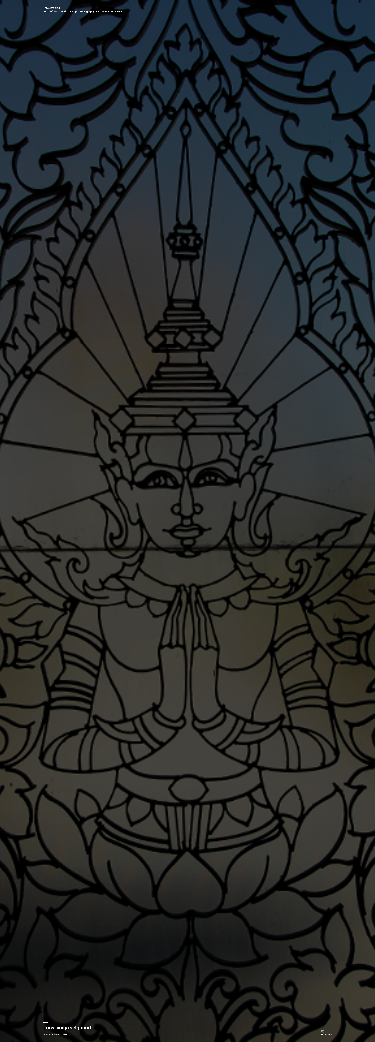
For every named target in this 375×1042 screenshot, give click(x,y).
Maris (48, 1034)
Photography (87, 11)
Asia (45, 11)
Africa (53, 11)
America (63, 11)
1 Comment (328, 1034)
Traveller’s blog (51, 7)
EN (97, 11)
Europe (74, 11)
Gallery (105, 11)
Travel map (117, 11)
